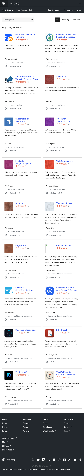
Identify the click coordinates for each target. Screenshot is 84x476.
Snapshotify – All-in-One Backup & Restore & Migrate (67, 289)
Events (66, 423)
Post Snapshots (63, 245)
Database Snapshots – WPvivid (25, 35)
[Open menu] (80, 3)
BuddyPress (8, 450)
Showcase (27, 419)
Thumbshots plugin (65, 203)
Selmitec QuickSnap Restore (24, 289)
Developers (47, 427)
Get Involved (69, 419)
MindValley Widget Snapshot (23, 162)
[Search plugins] (32, 19)
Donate (68, 427)
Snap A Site (61, 76)
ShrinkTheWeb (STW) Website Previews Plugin (26, 77)
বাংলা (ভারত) (11, 460)
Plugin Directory (8, 10)
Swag (67, 431)
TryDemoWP (21, 372)
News (4, 423)
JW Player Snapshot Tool (63, 120)
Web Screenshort (64, 161)
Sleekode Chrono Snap (26, 330)
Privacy (5, 431)
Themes (26, 423)
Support (46, 423)
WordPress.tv (49, 431)
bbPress (6, 446)
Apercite (19, 203)
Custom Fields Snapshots (22, 120)
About (4, 419)
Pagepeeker (21, 245)
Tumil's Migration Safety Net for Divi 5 (65, 373)
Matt (5, 442)
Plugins (25, 427)
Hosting (5, 427)
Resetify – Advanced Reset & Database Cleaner (66, 35)
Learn (45, 419)
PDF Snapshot (62, 330)
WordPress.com (9, 438)
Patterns (26, 431)
